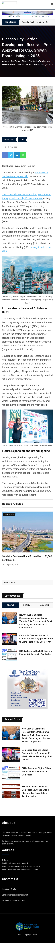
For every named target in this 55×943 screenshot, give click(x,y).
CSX (22, 139)
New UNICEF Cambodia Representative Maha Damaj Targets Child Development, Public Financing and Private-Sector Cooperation (36, 621)
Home (6, 61)
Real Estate (15, 61)
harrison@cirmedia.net (18, 895)
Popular (27, 605)
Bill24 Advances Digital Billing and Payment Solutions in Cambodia (36, 771)
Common (44, 605)
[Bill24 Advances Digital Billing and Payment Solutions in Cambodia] (9, 654)
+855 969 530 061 (17, 901)
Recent (10, 605)
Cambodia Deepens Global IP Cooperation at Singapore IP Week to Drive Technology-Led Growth (36, 638)
